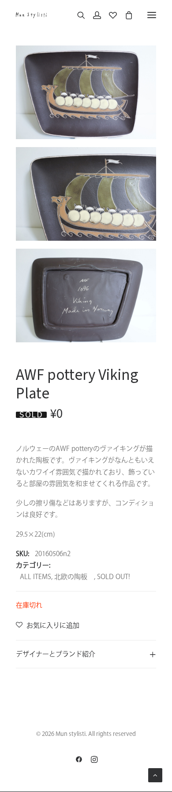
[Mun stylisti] (31, 15)
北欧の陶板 (74, 576)
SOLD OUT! (113, 576)
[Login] (93, 15)
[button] (151, 15)
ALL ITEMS (35, 576)
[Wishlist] (109, 15)
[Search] (77, 15)
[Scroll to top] (155, 774)
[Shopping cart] (125, 15)
